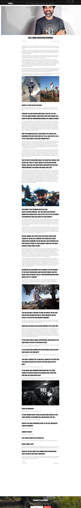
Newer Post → (56, 463)
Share (24, 461)
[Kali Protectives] (11, 3)
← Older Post (24, 463)
